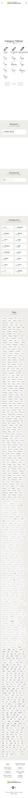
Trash (17, 484)
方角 (13, 693)
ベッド (17, 621)
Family (17, 375)
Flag (13, 377)
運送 (15, 743)
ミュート (18, 632)
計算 (7, 732)
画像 (14, 715)
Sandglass (18, 453)
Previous (14, 442)
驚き (3, 756)
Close (3, 349)
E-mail (12, 368)
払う (15, 684)
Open (3, 429)
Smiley (4, 464)
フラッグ (18, 614)
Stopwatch (22, 471)
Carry (10, 342)
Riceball (20, 451)
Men (8, 416)
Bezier (3, 331)
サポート (4, 547)
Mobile (15, 418)
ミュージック (10, 632)
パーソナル (22, 590)
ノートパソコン (6, 588)
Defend (4, 360)
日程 (12, 697)
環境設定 (20, 712)
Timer (8, 482)
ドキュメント (20, 580)
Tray (3, 486)
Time (3, 482)
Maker (3, 412)
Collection (20, 349)
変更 (19, 669)
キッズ (12, 527)
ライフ (3, 640)
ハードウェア (5, 593)
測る (3, 712)
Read (19, 447)
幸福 (3, 680)
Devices (9, 362)
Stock (8, 471)
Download (10, 366)
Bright (10, 336)
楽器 (15, 706)
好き (23, 673)
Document (20, 364)
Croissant (9, 355)
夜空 (21, 671)
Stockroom (14, 471)
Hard (21, 386)
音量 (3, 752)
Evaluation (18, 373)
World (19, 497)
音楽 (20, 749)
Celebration (15, 344)
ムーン (23, 632)
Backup (18, 327)
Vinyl (9, 490)
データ (3, 575)
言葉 (17, 730)
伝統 (19, 654)
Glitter (22, 381)
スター (17, 556)
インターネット (6, 512)
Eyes (3, 375)
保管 (7, 656)
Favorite (4, 377)
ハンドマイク (20, 599)
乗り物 (21, 649)
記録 (21, 732)
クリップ (10, 532)
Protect (4, 447)
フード (16, 606)
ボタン (19, 625)
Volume (14, 490)
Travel (21, 484)
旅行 (20, 693)
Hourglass (4, 392)
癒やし (18, 715)
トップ (3, 582)
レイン (20, 643)
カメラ (21, 523)
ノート (21, 586)
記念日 (17, 732)
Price (19, 442)
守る (11, 675)
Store (9, 473)
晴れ (3, 701)
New (17, 425)
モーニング (9, 636)
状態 (15, 712)
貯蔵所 (12, 736)
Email (3, 370)
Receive (4, 449)
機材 (3, 708)
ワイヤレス (13, 647)
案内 (7, 706)
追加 (14, 741)
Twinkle (12, 486)
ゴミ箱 (23, 536)
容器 (3, 678)
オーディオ (5, 516)
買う (17, 736)
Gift (18, 381)
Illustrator (11, 394)
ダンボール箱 (12, 573)
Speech (10, 466)
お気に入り (16, 519)
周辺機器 (4, 667)
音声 (16, 749)
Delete (9, 360)
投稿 (24, 684)
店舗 (10, 680)
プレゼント (20, 617)
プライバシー (19, 612)
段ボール (15, 708)
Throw (20, 479)
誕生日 (11, 734)
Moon (3, 421)
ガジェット (20, 521)
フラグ (12, 614)
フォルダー (19, 610)
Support (9, 477)
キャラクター (5, 529)
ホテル (3, 627)
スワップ (9, 569)
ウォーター (14, 514)
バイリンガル (5, 595)
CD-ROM (8, 344)
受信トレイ (19, 664)
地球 (11, 669)
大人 (3, 673)
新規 (16, 691)
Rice (15, 451)
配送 (3, 745)
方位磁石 (4, 693)
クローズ (22, 534)
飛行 (7, 754)
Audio (11, 325)
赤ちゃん (13, 738)
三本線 (3, 649)
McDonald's (22, 412)
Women (10, 497)
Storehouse (15, 473)
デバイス (13, 577)
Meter (23, 416)
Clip (19, 346)
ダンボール (5, 573)
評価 (7, 734)
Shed (3, 460)
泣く (8, 710)
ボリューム (10, 627)
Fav (22, 375)
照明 (11, 712)
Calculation (13, 338)
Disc (21, 362)
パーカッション (15, 588)
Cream (22, 353)
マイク (9, 630)
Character (4, 346)
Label (14, 403)
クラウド (22, 529)
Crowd (15, 355)
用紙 (7, 715)
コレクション (5, 538)
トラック (15, 582)
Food (8, 379)
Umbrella (21, 486)
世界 (13, 649)
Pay (18, 431)
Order (8, 429)
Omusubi (9, 427)
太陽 (15, 673)
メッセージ (16, 634)
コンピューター (6, 542)
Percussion (19, 434)
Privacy (4, 444)
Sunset (4, 477)
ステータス (5, 558)
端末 (11, 719)
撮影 (13, 688)
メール (10, 634)
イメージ (4, 510)
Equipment (11, 373)
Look (21, 407)
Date (19, 357)
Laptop (10, 405)
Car (19, 340)
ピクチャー (22, 603)
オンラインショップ (7, 519)
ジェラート (5, 549)
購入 (21, 736)
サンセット (11, 547)
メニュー (23, 634)
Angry (19, 320)
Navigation (5, 425)
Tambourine (14, 479)
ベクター (19, 619)
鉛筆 (10, 745)
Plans (17, 440)
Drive (16, 366)
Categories (16, 342)
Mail (24, 410)
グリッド (4, 532)
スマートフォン (6, 566)
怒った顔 (8, 682)
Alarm (9, 320)
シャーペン (15, 551)
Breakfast (4, 336)
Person (11, 436)
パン (9, 599)
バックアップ (16, 597)
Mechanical (20, 414)
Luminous (13, 410)
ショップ (14, 553)
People (13, 434)
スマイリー (14, 566)
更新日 (14, 701)
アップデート (5, 505)
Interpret (10, 399)
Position (22, 440)
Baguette (4, 329)
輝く (3, 741)
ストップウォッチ (17, 560)
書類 (23, 701)
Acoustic (10, 318)
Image (17, 394)
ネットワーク (15, 586)
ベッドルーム (5, 623)
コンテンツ (19, 538)
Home (9, 390)
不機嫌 (9, 649)
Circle (14, 346)
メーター (4, 634)
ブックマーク (10, 612)
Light (23, 405)
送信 (22, 741)
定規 (15, 675)
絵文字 (3, 723)
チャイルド (20, 573)
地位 (3, 669)
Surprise (15, 477)
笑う (15, 719)
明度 (8, 699)
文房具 (11, 691)
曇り (7, 701)
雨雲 (14, 747)
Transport (11, 484)
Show (17, 460)
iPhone (16, 399)
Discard (4, 364)
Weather (4, 495)
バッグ (10, 597)
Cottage (17, 353)
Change (22, 344)
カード (9, 521)
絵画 (8, 723)
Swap (20, 477)
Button (22, 336)
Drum (20, 366)
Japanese (4, 401)
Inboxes (4, 397)
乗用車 (3, 651)
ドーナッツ (5, 580)
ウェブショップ (6, 514)
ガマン (16, 523)
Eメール (8, 375)
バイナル (22, 593)
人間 (3, 654)
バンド (14, 599)
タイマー (4, 571)
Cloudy (13, 349)
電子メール (5, 749)
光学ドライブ (12, 660)
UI (16, 486)
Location (16, 407)
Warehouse (5, 492)
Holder (4, 390)
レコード (14, 645)
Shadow (20, 458)
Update (13, 488)
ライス (21, 636)
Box (15, 333)
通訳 (3, 743)
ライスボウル (14, 638)
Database (14, 357)
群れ (24, 723)
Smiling (9, 464)
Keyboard (4, 403)
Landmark (19, 403)
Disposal (14, 364)
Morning (9, 421)
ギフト (18, 527)
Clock (23, 346)
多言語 (14, 671)
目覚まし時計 (14, 717)
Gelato (13, 381)
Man (8, 412)
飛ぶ (3, 754)
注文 (12, 710)
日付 (17, 695)
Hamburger (10, 386)
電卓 (21, 747)
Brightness (16, 336)
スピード (10, 564)
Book (3, 333)
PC (21, 431)
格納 (3, 706)
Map (12, 412)
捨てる (14, 686)
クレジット (5, 534)
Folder (3, 379)
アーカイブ (12, 499)
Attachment (5, 325)
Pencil (7, 434)
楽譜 (19, 706)
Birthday (15, 331)
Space (23, 464)
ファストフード (6, 610)
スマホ (3, 569)
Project (21, 444)
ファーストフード (6, 608)
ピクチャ (15, 603)
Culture (4, 357)
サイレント (5, 545)
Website (14, 495)
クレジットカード (13, 534)
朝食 (9, 704)
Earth (17, 368)
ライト (20, 638)
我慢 (21, 682)
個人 (3, 658)
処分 (21, 662)
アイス (19, 499)
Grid (9, 384)
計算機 (11, 732)
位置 (23, 654)
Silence (22, 460)
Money (20, 418)
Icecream (4, 394)
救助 (22, 688)
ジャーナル (17, 549)
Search (19, 455)
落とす (11, 728)
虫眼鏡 (22, 728)
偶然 (17, 658)
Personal (17, 436)
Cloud (8, 349)
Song (14, 464)
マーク (3, 630)
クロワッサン (5, 536)
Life (19, 405)
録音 (14, 745)
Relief (21, 449)
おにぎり (11, 516)
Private (9, 444)
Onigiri (14, 427)
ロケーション (5, 647)
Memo (3, 416)
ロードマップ (21, 645)
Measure (4, 414)
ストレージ (12, 562)
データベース (10, 575)
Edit (22, 368)
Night (21, 425)
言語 (21, 730)
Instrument (17, 397)
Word (15, 497)
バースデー (15, 590)
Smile (19, 462)
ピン (12, 606)
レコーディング (6, 645)
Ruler (12, 453)
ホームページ (5, 625)
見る (13, 730)
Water (16, 492)
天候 (7, 673)
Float (21, 377)
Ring (3, 453)
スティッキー (17, 558)
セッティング (16, 569)
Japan (21, 399)
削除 (7, 664)
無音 (7, 712)
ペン (17, 623)
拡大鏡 (9, 686)
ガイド (14, 521)
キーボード (19, 525)
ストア (3, 560)
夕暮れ (3, 671)
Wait (19, 490)
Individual (10, 397)
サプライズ (18, 545)
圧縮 (20, 667)
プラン (23, 614)
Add (16, 318)
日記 (16, 697)
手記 (11, 684)
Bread (18, 333)
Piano (11, 438)
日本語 (3, 697)
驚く (7, 756)
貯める (21, 734)
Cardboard (4, 342)
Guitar (3, 386)
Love (8, 410)
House (10, 392)
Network (11, 425)
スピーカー (19, 562)
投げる (19, 684)
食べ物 (22, 754)
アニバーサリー (6, 508)
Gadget (4, 381)
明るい (21, 697)
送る (18, 741)
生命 (3, 715)
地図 (7, 669)
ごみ (19, 536)
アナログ (13, 505)
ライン (9, 640)
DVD (8, 368)
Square (4, 468)
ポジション (13, 625)
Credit (3, 355)
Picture (16, 438)
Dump (3, 368)
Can (15, 340)
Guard (18, 384)
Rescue (10, 451)
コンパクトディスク (7, 540)
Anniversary (5, 323)
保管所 (17, 656)
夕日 (23, 669)
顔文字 (22, 752)
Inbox (22, 394)
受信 (14, 664)
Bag (23, 327)
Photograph (5, 438)
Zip (7, 499)
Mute (9, 423)
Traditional (17, 482)
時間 (23, 699)
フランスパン (5, 617)
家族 (22, 675)
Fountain (14, 379)
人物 (23, 651)
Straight (22, 473)
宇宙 (7, 675)
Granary (4, 384)
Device (4, 362)
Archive (12, 323)
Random (14, 447)
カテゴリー (5, 523)
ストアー (9, 560)
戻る (3, 684)
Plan (8, 440)
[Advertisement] (14, 21)
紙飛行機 (17, 721)
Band (10, 329)
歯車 (10, 708)
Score (10, 455)
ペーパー (13, 619)
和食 (12, 667)
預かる (14, 752)
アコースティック (13, 503)
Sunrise (23, 475)
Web (9, 495)
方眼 (9, 693)
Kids (10, 403)
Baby (9, 327)
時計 (15, 699)
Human (16, 392)
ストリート (5, 562)
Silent (3, 462)
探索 (22, 686)
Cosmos (11, 353)
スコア (12, 556)
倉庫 (24, 656)
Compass (4, 351)
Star (8, 468)
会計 (15, 654)
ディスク (18, 575)
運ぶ (7, 743)
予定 (12, 651)
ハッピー (4, 599)
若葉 (3, 728)
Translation (5, 484)
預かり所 (8, 752)
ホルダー (16, 627)
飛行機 (11, 754)
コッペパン (13, 536)
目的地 (7, 717)
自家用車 (13, 725)
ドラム (3, 584)
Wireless (20, 495)
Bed (14, 329)
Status (19, 468)
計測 (3, 732)
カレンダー (12, 525)
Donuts (4, 366)
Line (7, 407)
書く (19, 701)
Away (21, 325)
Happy (16, 386)
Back (13, 327)
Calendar (4, 340)
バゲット (18, 595)
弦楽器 (18, 680)
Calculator (20, 338)
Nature (14, 423)
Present (8, 442)
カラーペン (5, 525)
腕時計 (7, 725)
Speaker (4, 466)
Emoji (8, 370)
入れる (19, 660)
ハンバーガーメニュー (16, 601)
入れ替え (4, 662)
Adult (19, 318)
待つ (3, 682)
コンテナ (13, 538)
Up (9, 488)
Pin (21, 438)
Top (12, 482)
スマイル (21, 566)
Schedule (4, 455)
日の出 (12, 695)
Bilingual (9, 331)
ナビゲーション (20, 584)
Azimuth (4, 327)
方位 (20, 691)
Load (11, 407)
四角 (16, 667)
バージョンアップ (6, 590)
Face (13, 375)
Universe (4, 488)
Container (18, 351)
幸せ (23, 678)
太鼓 (19, 673)
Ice (20, 392)
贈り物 (3, 738)
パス (23, 595)
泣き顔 (3, 710)
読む (16, 734)
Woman (4, 497)
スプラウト (17, 564)
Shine (8, 460)
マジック (23, 630)
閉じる (18, 745)
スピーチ (4, 564)
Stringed (9, 475)
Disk (9, 364)
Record (10, 449)
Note (3, 427)
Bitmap (21, 331)
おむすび (18, 516)
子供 (3, 675)
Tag (8, 479)
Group (13, 384)
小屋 (15, 678)
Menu (12, 416)
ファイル (15, 608)
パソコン (4, 597)
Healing (11, 388)
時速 (19, 699)
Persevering (5, 436)
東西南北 (20, 704)
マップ (3, 632)
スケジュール (5, 556)
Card (23, 340)
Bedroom (19, 329)
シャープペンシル (6, 551)
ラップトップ (15, 640)
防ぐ (3, 747)
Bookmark (9, 333)
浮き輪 (17, 710)
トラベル (22, 582)
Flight (17, 377)
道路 (22, 743)
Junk (21, 401)
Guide (23, 384)
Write (3, 499)
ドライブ (9, 582)
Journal (11, 401)
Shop (12, 460)
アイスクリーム (17, 501)
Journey (16, 401)
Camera (10, 340)
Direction (15, 362)
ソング (23, 569)
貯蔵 (3, 736)
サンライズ (18, 547)
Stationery (13, 468)
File (9, 377)
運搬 (11, 743)
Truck (7, 486)
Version (4, 490)
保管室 (11, 656)
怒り (13, 682)
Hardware (4, 388)
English (20, 370)
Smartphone (14, 462)
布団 (19, 678)
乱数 (8, 651)
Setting (4, 458)
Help (16, 388)
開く (23, 745)
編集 (15, 723)
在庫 (24, 667)
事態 (16, 651)
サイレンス (19, 542)
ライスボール (5, 638)
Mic (3, 418)
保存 (3, 656)
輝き (21, 738)
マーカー (23, 627)
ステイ (11, 558)
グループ (16, 532)
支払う (18, 688)
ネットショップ (6, 586)
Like (3, 407)
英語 (7, 728)
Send (23, 455)
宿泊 (7, 678)
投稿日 (3, 686)
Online (20, 427)
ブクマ (3, 612)
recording (16, 449)
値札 (13, 658)
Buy (3, 338)
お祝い (22, 519)
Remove (4, 451)
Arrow (16, 323)
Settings (10, 458)
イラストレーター (12, 510)
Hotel (21, 390)
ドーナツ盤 (12, 580)
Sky (8, 462)
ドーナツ (19, 577)
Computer (11, 351)
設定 (3, 734)
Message (18, 416)
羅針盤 (19, 723)
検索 (11, 706)
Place (3, 440)
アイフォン (5, 503)
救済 (3, 691)
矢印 (25, 717)
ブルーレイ (13, 617)
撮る (9, 688)
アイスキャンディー (7, 501)
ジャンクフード (6, 553)
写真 (17, 662)
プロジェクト (5, 619)
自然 (18, 725)
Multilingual (16, 421)
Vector (19, 488)
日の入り (7, 695)
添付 (24, 710)
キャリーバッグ (14, 529)
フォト (13, 610)
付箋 (11, 654)
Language (4, 405)
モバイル (15, 636)
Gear (9, 381)
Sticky (3, 471)
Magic (19, 410)
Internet (4, 399)
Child (10, 346)
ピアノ (10, 603)
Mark (16, 412)
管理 (23, 719)
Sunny (18, 475)
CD (3, 344)
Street (3, 475)
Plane (12, 440)
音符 (24, 749)
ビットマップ (5, 606)
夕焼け (9, 671)
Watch (11, 492)
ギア (3, 527)
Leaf (15, 405)
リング (10, 643)
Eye (24, 373)
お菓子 (3, 521)
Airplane (4, 320)
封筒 (11, 678)
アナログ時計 (20, 505)
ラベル (22, 640)
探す (18, 686)
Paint (19, 429)
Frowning (20, 379)
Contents (4, 353)
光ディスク (5, 660)
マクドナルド (15, 630)
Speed (15, 466)
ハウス (12, 595)
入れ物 (10, 662)
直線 (21, 717)
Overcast (14, 429)
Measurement (11, 414)
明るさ (3, 699)
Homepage (15, 390)
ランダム (4, 643)
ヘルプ (12, 623)
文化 (7, 691)
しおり (11, 549)
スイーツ (20, 553)
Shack (14, 458)
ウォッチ (21, 514)
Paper (9, 431)
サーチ (13, 542)
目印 (3, 717)
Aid (23, 318)
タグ (18, 571)
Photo (23, 436)
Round (7, 453)
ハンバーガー (5, 601)
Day (23, 357)
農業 (10, 741)
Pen (3, 434)
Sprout (20, 466)
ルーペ (15, 643)
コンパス (16, 540)
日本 (21, 695)
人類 (7, 654)
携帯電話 (4, 688)
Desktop (15, 360)
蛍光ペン (4, 730)
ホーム (21, 623)
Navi (19, 423)
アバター (14, 508)
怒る (17, 682)
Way (20, 492)
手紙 (7, 684)
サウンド (11, 545)
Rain (9, 447)
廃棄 (14, 680)
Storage (4, 473)
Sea (14, 455)
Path (14, 431)
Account (4, 318)
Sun (14, 475)
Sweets (4, 479)
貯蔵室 (7, 736)
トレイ (9, 584)
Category (23, 342)
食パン (17, 754)
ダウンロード (11, 571)
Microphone (9, 418)
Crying (20, 355)
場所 (15, 669)
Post (3, 442)
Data (9, 357)
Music (22, 421)
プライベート (5, 614)
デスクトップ (5, 577)
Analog (15, 320)
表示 (9, 730)
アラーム (20, 508)
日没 (8, 697)
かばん (11, 523)
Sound (19, 464)
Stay (24, 468)
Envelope (4, 373)
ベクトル (4, 621)
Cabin (7, 338)
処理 (3, 664)
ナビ (13, 584)
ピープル (4, 603)
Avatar (16, 325)
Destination (21, 360)
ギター (7, 527)
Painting (4, 431)
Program (15, 444)
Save (24, 453)
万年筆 (19, 647)
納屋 (9, 721)
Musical (4, 423)
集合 (7, 747)
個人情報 (8, 658)
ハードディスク (14, 593)
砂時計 (3, 719)
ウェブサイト (15, 512)
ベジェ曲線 (11, 621)
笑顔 (19, 719)
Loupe (3, 410)
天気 (11, 673)
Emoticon (13, 370)
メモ (3, 636)
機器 (23, 706)
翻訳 (3, 725)
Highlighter (21, 388)
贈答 (8, 738)
